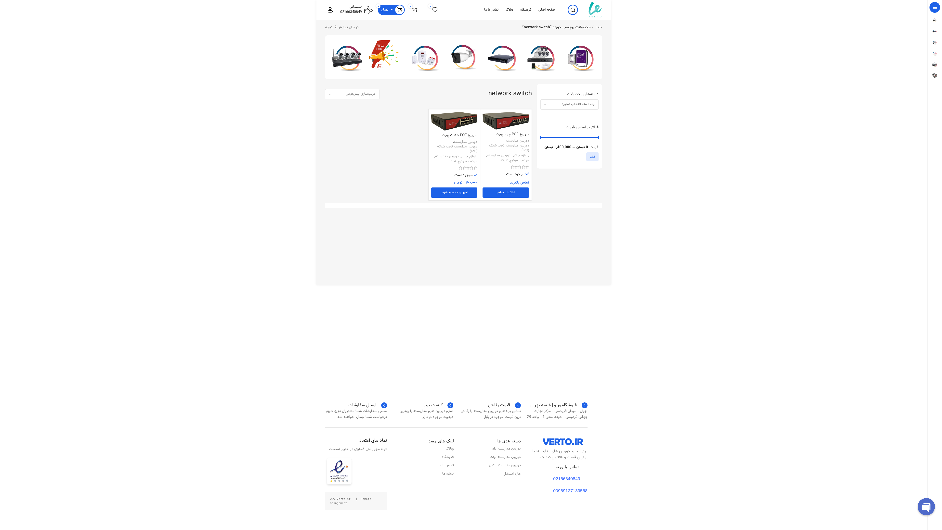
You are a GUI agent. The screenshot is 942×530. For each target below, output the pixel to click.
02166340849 (351, 12)
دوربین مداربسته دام (506, 448)
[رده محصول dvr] (502, 57)
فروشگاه (448, 457)
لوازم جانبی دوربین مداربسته (507, 155)
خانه (598, 27)
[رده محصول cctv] (464, 57)
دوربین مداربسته (517, 140)
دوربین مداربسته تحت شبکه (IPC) (509, 148)
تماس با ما (446, 465)
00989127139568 (570, 490)
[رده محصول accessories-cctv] (541, 57)
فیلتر (592, 157)
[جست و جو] (572, 10)
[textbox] (578, 104)
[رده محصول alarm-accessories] (425, 57)
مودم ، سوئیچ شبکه (514, 160)
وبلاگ (450, 448)
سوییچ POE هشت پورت (459, 135)
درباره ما (448, 474)
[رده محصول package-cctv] (347, 57)
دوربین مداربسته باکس (505, 465)
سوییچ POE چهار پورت (512, 134)
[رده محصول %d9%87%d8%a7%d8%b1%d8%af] (580, 57)
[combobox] (569, 104)
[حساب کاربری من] (330, 10)
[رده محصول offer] (386, 56)
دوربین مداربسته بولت (505, 457)
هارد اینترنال (512, 474)
